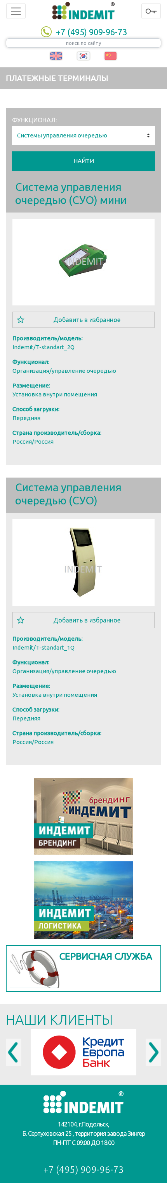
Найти (83, 161)
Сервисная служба (105, 956)
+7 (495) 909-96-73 (91, 32)
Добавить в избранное (86, 319)
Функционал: (34, 120)
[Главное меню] (16, 11)
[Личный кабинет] (151, 11)
